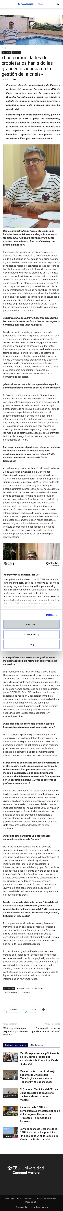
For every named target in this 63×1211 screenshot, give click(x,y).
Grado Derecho (10, 992)
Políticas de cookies (25, 1198)
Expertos (7, 1136)
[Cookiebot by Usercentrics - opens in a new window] (46, 564)
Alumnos (7, 1061)
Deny (31, 644)
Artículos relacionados (15, 1045)
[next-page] (10, 1147)
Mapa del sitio (31, 1202)
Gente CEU (6, 52)
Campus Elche (23, 988)
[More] (43, 1010)
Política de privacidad (46, 1198)
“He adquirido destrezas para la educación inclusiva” (46, 1030)
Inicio (4, 48)
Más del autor (36, 1045)
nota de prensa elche (10, 1096)
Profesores (16, 52)
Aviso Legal (9, 1198)
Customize (29, 634)
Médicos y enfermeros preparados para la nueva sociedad (15, 1031)
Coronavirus (37, 988)
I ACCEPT (31, 624)
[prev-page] (5, 1147)
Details (50, 614)
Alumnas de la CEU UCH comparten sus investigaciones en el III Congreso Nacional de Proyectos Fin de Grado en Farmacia (40, 1114)
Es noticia (7, 1079)
